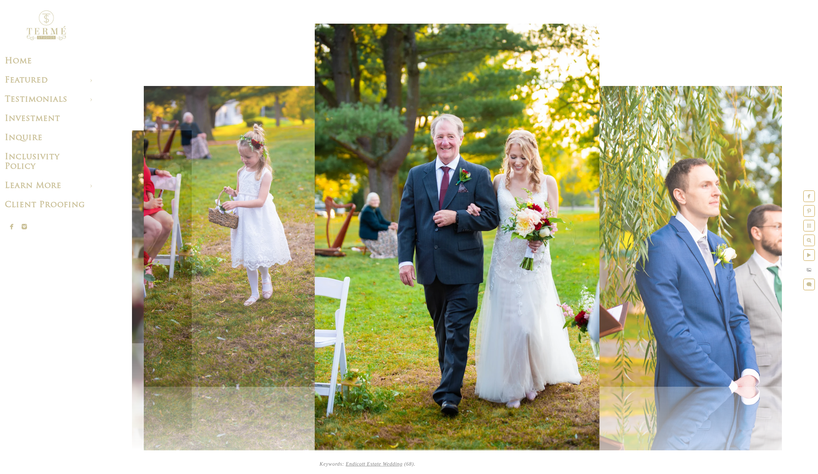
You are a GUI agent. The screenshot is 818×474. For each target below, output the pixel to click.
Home (18, 61)
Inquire (23, 138)
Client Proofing (45, 205)
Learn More (33, 186)
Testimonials (36, 100)
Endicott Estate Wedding (374, 464)
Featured (26, 80)
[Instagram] (24, 226)
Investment (32, 119)
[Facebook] (11, 226)
